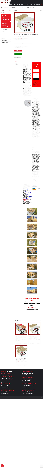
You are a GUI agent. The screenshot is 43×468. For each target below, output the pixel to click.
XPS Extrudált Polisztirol (5, 42)
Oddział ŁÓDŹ (6, 384)
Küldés (36, 79)
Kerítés (3, 36)
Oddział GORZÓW (28, 390)
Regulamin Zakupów (4, 379)
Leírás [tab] (16, 61)
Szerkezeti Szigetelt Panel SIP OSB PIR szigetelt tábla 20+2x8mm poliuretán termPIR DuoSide (21, 359)
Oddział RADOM (28, 377)
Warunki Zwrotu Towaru (10, 379)
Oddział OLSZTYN (7, 390)
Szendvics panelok (4, 40)
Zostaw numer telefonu (2, 466)
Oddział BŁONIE (27, 371)
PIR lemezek (19, 57)
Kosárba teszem (17, 50)
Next (40, 10)
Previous (15, 10)
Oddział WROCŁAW (29, 384)
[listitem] (29, 102)
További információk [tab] (16, 64)
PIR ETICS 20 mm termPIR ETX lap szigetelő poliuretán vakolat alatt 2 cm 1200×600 (21, 337)
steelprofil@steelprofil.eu (26, 201)
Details (26, 343)
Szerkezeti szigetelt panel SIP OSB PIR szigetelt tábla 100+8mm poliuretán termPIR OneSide (34, 337)
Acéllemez (3, 31)
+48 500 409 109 (35, 302)
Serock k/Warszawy (6, 373)
